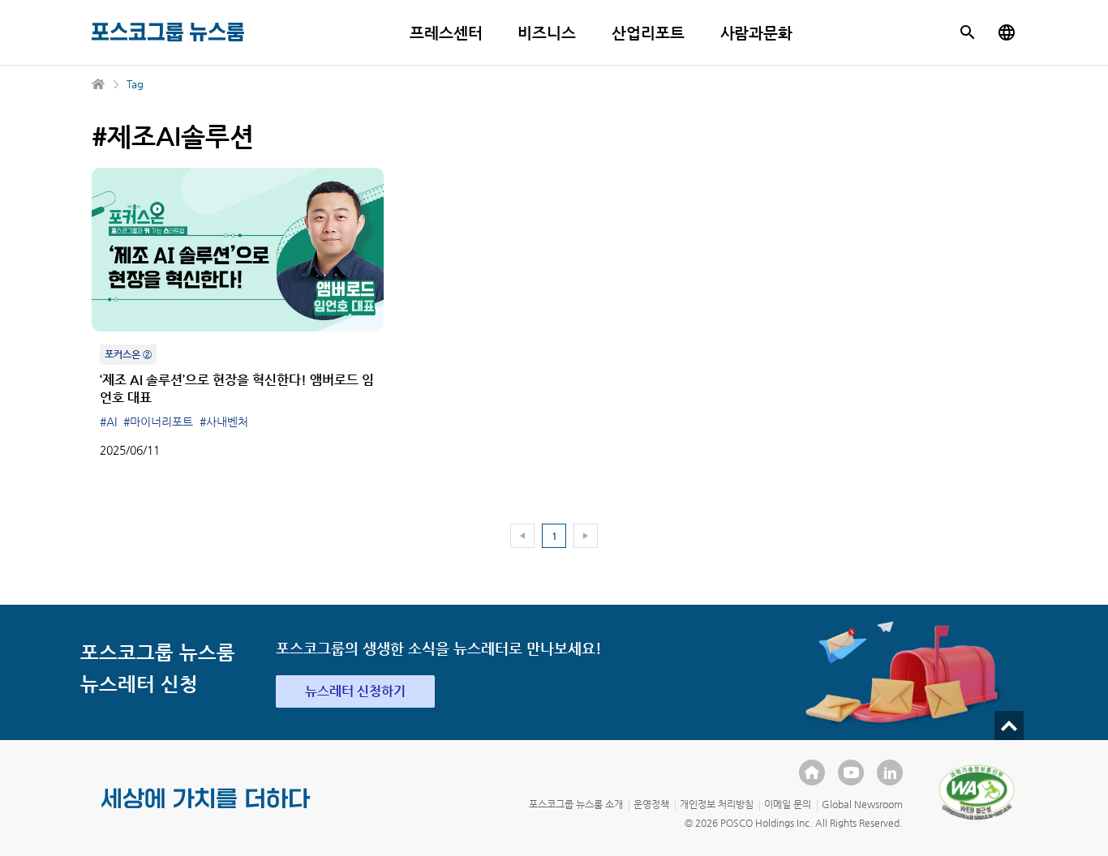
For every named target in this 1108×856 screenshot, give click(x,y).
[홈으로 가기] (99, 84)
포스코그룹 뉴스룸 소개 (576, 804)
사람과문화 (756, 32)
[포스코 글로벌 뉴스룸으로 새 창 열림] (1006, 32)
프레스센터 (446, 32)
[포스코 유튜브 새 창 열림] (851, 772)
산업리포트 (648, 32)
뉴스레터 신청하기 (355, 691)
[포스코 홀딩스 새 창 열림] (812, 772)
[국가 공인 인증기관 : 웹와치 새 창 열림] (976, 792)
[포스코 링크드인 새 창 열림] (890, 772)
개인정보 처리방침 (717, 804)
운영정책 (651, 804)
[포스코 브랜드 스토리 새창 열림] (206, 811)
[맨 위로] (1009, 725)
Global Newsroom (862, 804)
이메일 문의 (787, 804)
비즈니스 (546, 32)
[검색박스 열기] (967, 32)
